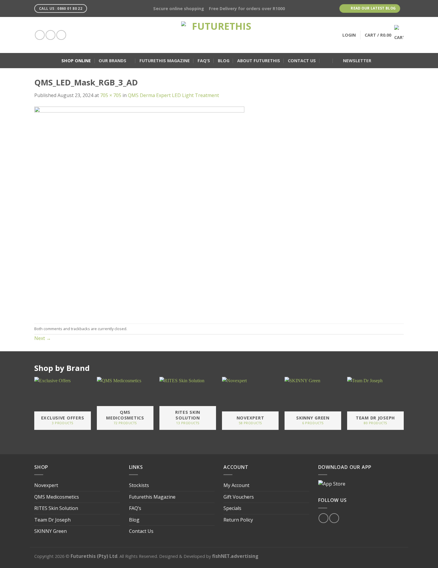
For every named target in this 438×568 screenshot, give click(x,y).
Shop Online (76, 60)
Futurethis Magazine (164, 60)
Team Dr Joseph (52, 519)
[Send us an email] (61, 35)
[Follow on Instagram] (50, 35)
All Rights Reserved (138, 556)
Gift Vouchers (238, 497)
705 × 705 (110, 95)
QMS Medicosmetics (56, 497)
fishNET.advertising (235, 556)
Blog (223, 60)
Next (42, 338)
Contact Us (302, 60)
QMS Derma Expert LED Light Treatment (173, 95)
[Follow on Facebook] (40, 35)
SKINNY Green (50, 531)
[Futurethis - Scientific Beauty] (219, 35)
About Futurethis (258, 60)
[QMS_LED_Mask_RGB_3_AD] (139, 210)
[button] (326, 60)
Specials (232, 508)
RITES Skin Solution (56, 508)
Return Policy (238, 519)
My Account (236, 485)
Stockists (139, 485)
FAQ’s (204, 60)
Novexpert (46, 485)
